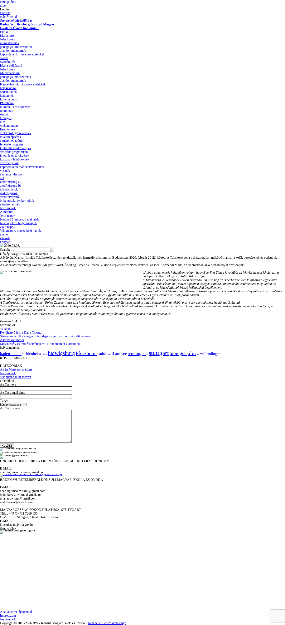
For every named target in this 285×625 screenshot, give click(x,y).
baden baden (8, 92)
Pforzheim (7, 103)
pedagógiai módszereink (16, 47)
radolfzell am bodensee (15, 107)
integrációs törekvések (14, 155)
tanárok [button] (5, 13)
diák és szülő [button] (8, 17)
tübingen (5, 118)
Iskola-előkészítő (11, 65)
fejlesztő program (11, 144)
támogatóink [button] (8, 2)
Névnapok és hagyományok (18, 223)
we (198, 354)
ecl (2, 178)
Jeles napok (7, 215)
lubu (44, 354)
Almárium (6, 212)
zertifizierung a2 (10, 182)
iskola (4, 32)
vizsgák (5, 170)
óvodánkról (7, 62)
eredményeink (9, 163)
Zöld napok (7, 227)
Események (7, 129)
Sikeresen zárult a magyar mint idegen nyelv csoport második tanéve (45, 336)
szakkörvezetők (10, 197)
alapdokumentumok (13, 50)
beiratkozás (7, 39)
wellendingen (9, 125)
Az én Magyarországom (16, 369)
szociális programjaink (14, 152)
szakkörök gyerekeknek (15, 133)
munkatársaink (9, 43)
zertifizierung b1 (10, 185)
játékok (5, 238)
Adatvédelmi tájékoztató (16, 612)
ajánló (4, 234)
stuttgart (5, 114)
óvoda (4, 58)
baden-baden (10, 353)
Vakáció (5, 329)
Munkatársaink (10, 73)
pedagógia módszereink (15, 77)
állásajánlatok (9, 189)
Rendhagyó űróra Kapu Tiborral (21, 332)
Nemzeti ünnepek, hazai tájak (19, 219)
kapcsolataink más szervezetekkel (22, 54)
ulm (2, 122)
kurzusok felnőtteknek (14, 159)
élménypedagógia (11, 140)
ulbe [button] (3, 5)
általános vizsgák (11, 174)
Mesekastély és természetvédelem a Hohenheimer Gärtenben (40, 344)
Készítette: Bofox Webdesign (107, 623)
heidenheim (7, 95)
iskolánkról (7, 35)
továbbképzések (10, 137)
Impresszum (8, 615)
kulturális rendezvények (15, 148)
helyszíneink (8, 88)
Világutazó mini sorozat (15, 377)
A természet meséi (12, 340)
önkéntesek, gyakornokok (17, 200)
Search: (5, 249)
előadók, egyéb (10, 204)
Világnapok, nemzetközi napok (20, 230)
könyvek (5, 242)
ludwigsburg (8, 99)
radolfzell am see (112, 353)
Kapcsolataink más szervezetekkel (22, 84)
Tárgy (4, 400)
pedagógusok (9, 193)
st (147, 354)
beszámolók (8, 208)
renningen (6, 110)
